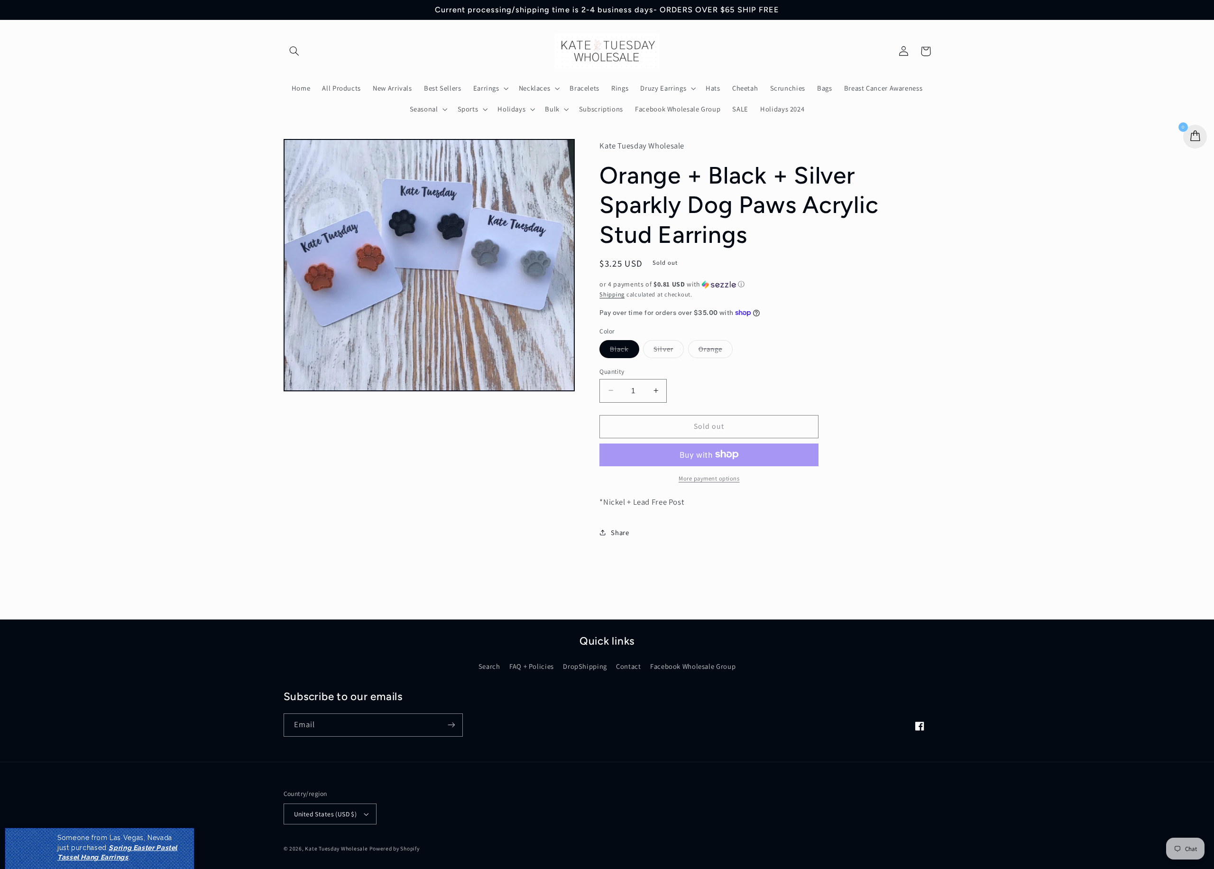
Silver (668, 350)
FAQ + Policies (531, 666)
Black (624, 350)
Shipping (612, 294)
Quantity (611, 371)
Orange (716, 350)
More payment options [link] (709, 478)
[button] (294, 51)
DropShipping (585, 666)
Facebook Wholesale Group (693, 666)
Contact (628, 666)
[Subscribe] (451, 725)
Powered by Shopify (394, 848)
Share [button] (620, 532)
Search (489, 666)
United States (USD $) (325, 814)
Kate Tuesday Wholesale (336, 848)
